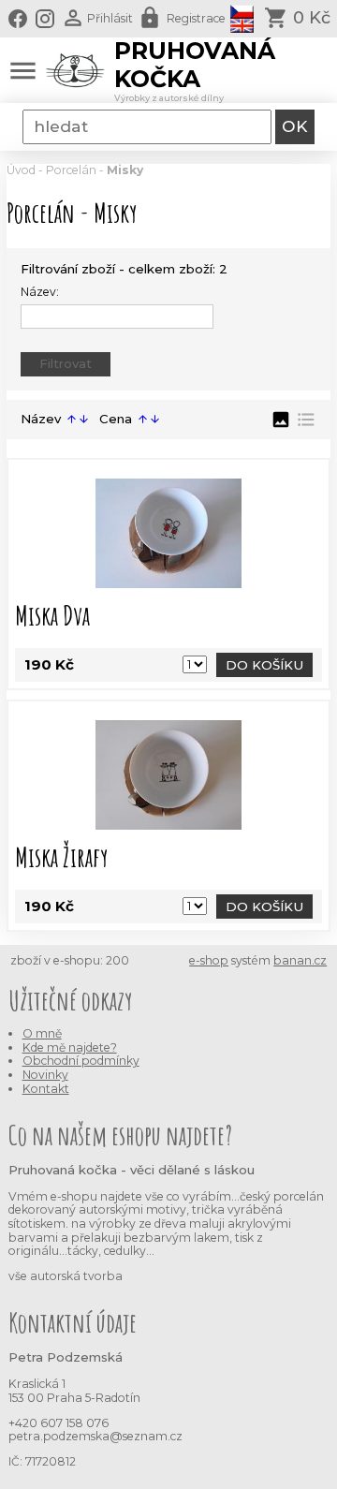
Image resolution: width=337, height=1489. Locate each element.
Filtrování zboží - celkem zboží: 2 (124, 268)
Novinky (45, 1075)
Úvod (21, 170)
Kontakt (45, 1089)
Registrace (196, 18)
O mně (42, 1033)
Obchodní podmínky (80, 1061)
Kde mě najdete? (69, 1047)
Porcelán (71, 170)
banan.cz (300, 960)
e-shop (208, 960)
